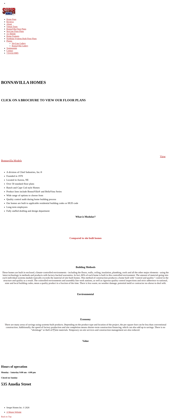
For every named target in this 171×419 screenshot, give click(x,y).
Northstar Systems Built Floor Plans (21, 38)
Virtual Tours (12, 26)
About (9, 24)
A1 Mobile (11, 34)
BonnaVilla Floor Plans (16, 29)
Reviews (10, 22)
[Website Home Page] (9, 15)
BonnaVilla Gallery (20, 46)
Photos (9, 41)
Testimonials (11, 48)
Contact (9, 50)
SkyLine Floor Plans (15, 31)
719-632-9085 (12, 53)
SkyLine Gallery (19, 43)
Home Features (12, 36)
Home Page (11, 19)
